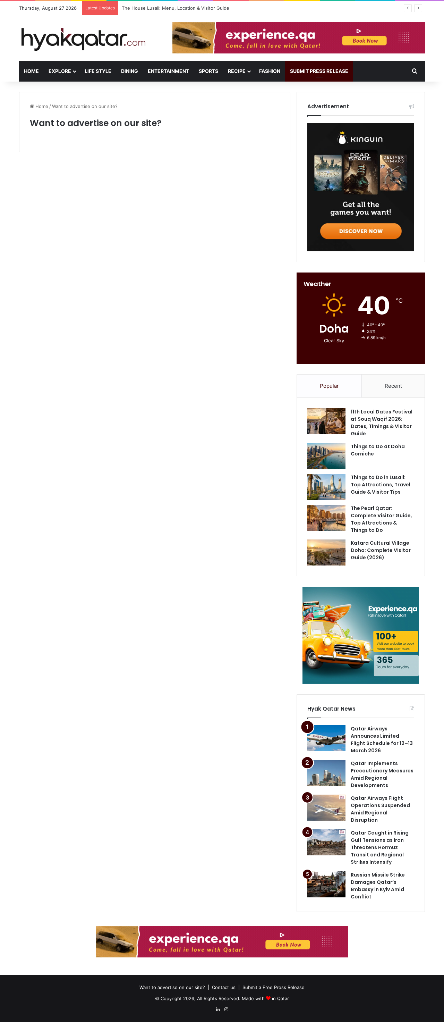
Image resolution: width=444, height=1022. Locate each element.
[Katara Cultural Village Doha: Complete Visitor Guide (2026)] (326, 552)
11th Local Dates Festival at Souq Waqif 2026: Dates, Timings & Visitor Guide (381, 422)
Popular (329, 386)
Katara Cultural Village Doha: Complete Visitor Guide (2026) (381, 550)
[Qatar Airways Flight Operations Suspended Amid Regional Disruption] (326, 808)
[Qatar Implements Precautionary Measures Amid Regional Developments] (326, 773)
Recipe (237, 71)
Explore (60, 71)
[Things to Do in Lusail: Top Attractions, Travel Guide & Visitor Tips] (326, 487)
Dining (129, 71)
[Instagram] (226, 1009)
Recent (393, 386)
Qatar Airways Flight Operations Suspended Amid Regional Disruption (380, 809)
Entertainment (168, 71)
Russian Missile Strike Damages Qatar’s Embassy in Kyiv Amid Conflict (378, 885)
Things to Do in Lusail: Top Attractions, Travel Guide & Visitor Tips (380, 484)
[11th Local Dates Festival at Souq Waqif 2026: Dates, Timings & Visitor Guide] (326, 421)
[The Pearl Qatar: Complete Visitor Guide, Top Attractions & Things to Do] (326, 518)
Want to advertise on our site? (172, 987)
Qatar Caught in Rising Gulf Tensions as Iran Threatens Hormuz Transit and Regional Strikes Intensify (380, 847)
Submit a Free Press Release (273, 987)
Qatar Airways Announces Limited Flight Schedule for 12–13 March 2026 (382, 739)
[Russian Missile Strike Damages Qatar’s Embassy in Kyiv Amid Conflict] (326, 884)
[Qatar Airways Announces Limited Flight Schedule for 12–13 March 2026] (326, 738)
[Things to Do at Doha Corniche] (326, 456)
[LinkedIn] (218, 1009)
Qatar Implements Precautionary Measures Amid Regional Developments (382, 774)
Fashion (269, 71)
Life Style (98, 71)
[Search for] (414, 71)
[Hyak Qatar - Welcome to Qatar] (83, 39)
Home (31, 71)
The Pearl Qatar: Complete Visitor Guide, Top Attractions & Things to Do (381, 519)
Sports (208, 71)
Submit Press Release (319, 71)
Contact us (224, 987)
